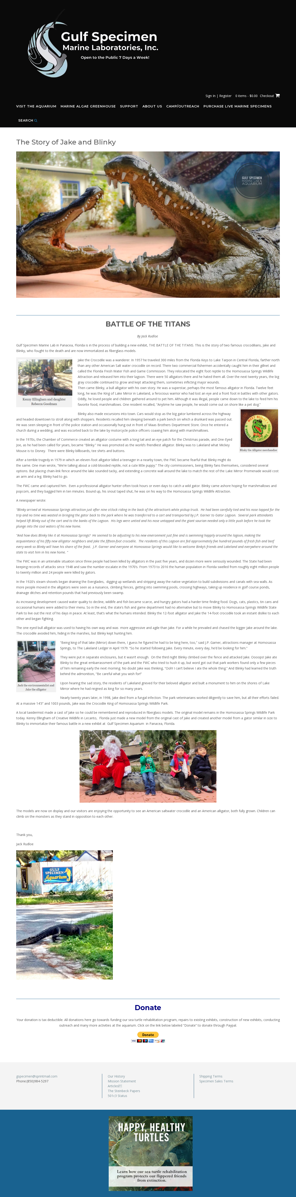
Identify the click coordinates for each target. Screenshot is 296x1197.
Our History (116, 1076)
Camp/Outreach (182, 106)
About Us (152, 106)
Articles (115, 1086)
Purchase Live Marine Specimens (238, 106)
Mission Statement (122, 1081)
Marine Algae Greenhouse (88, 106)
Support (129, 106)
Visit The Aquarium (36, 106)
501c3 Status (117, 1095)
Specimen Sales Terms (216, 1081)
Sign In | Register (218, 96)
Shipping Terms (210, 1076)
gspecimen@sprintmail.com (36, 1076)
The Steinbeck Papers (124, 1091)
